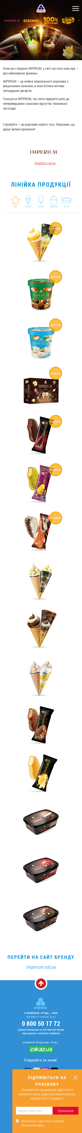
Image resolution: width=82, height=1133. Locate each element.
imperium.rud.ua (45, 163)
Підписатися (65, 1111)
